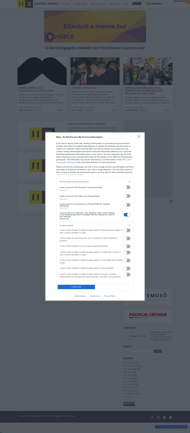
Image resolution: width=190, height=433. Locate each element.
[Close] (139, 137)
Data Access (95, 296)
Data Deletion (80, 296)
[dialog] (95, 216)
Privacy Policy (109, 296)
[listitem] (95, 181)
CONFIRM (76, 287)
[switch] (127, 187)
